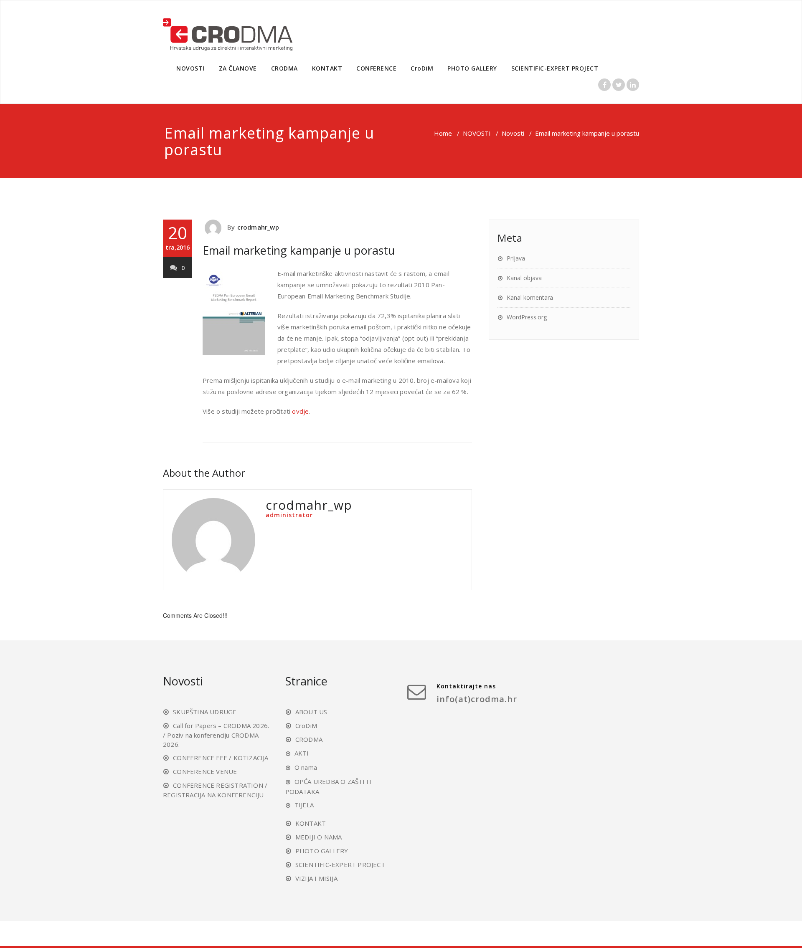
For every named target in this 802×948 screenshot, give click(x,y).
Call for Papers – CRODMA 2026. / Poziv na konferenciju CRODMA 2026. (216, 734)
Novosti (513, 133)
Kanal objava (524, 278)
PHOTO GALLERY (472, 68)
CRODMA (284, 68)
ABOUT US (311, 712)
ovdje (300, 411)
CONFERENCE (376, 68)
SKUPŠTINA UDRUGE (204, 712)
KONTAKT (327, 68)
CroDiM (422, 68)
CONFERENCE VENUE (205, 771)
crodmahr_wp (258, 227)
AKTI (301, 753)
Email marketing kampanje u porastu (299, 250)
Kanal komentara (530, 297)
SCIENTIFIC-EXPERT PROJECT (555, 68)
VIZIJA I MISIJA (316, 878)
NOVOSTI (190, 68)
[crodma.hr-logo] (227, 31)
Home (443, 133)
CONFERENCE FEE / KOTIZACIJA (220, 757)
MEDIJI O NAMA (318, 837)
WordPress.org (527, 317)
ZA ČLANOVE (238, 68)
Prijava (516, 258)
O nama (305, 767)
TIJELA (304, 805)
